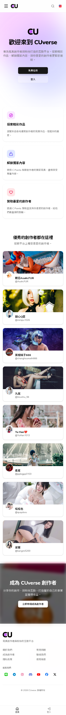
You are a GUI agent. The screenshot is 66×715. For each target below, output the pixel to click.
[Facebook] (46, 674)
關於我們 (7, 649)
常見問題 (41, 649)
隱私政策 (7, 659)
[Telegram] (14, 674)
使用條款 (41, 659)
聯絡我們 (41, 654)
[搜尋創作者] (53, 6)
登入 (33, 79)
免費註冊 (33, 70)
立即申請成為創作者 (33, 604)
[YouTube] (38, 674)
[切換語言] (60, 6)
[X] (54, 674)
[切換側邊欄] (6, 6)
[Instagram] (22, 674)
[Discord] (30, 674)
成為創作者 (9, 654)
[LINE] (6, 674)
